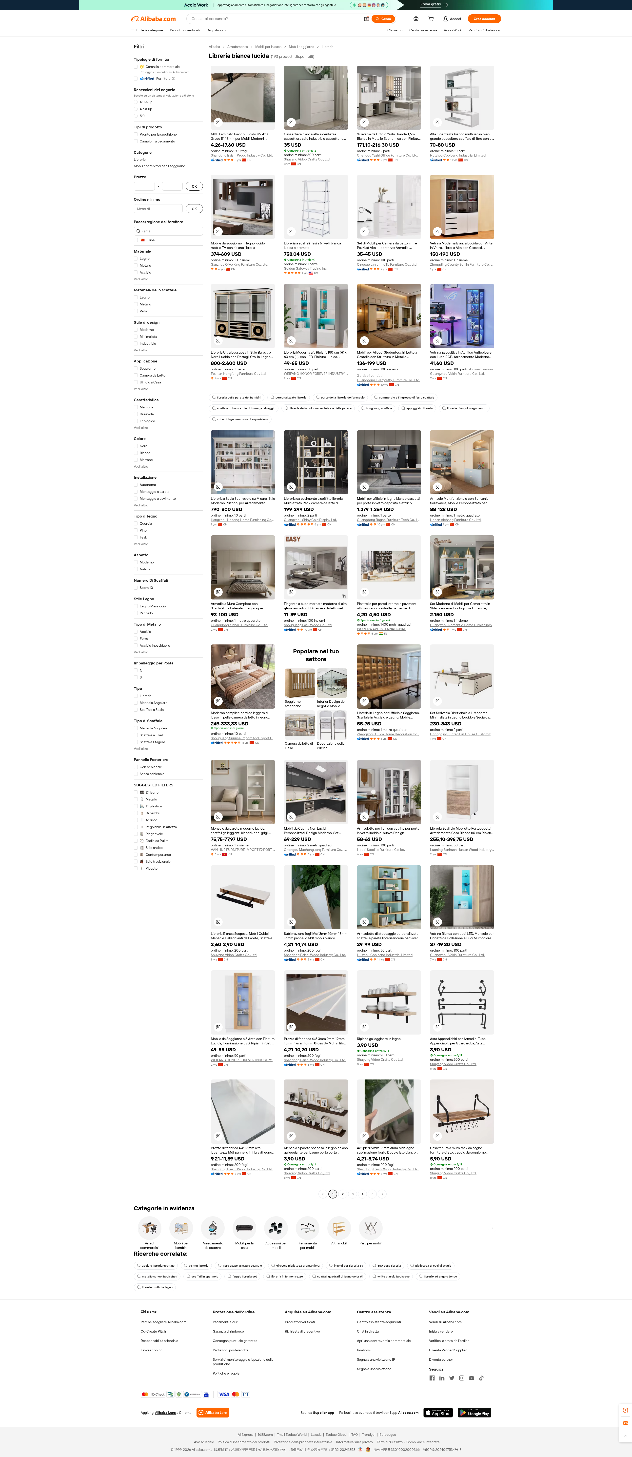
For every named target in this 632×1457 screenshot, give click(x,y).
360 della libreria (389, 1265)
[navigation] (168, 620)
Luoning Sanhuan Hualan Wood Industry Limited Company (462, 850)
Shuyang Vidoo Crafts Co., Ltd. (307, 159)
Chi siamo (149, 1312)
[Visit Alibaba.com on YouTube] (471, 1378)
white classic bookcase (393, 1276)
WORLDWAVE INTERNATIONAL (381, 629)
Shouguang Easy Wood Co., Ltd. (308, 625)
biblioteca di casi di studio (433, 1265)
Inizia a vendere (441, 1331)
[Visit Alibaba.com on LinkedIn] (442, 1378)
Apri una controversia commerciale (384, 1341)
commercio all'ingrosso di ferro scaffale (406, 397)
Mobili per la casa (268, 47)
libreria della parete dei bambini (239, 397)
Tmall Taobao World (292, 1435)
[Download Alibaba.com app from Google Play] (474, 1412)
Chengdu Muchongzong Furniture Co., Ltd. (316, 850)
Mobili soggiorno (301, 47)
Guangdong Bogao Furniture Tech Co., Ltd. (389, 520)
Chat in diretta (368, 1331)
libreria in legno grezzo (287, 1276)
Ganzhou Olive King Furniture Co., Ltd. (239, 264)
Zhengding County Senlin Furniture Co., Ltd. (462, 264)
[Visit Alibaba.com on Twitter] (452, 1378)
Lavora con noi (152, 1350)
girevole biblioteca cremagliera (298, 1265)
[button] (367, 19)
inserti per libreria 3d (348, 1265)
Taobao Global (336, 1435)
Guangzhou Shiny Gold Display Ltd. (310, 520)
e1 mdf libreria (199, 1265)
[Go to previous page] (322, 1194)
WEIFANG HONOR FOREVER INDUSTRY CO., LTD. (316, 374)
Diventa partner (441, 1359)
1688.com (265, 1435)
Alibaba (214, 47)
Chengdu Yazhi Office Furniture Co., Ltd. (387, 155)
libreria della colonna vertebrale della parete (321, 408)
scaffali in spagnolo (205, 1276)
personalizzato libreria (291, 397)
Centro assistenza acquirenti (379, 1322)
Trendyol (368, 1435)
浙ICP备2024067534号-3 (442, 1450)
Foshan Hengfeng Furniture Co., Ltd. (238, 374)
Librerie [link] (328, 47)
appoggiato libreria (419, 408)
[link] (625, 1410)
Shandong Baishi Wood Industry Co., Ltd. (242, 155)
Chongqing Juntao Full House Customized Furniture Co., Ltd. (462, 734)
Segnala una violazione (374, 1369)
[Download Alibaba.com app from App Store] (438, 1412)
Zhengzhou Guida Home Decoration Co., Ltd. (389, 734)
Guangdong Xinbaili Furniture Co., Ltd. (239, 625)
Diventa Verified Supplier (448, 1350)
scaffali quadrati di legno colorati (340, 1276)
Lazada (316, 1435)
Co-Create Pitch (153, 1331)
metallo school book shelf (159, 1276)
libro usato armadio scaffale (242, 1265)
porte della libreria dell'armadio (343, 397)
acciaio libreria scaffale (158, 1265)
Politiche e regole (226, 1373)
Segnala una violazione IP (376, 1359)
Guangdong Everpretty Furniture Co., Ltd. (388, 380)
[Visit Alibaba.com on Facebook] (432, 1378)
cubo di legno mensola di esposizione (242, 419)
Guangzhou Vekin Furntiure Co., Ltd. (457, 374)
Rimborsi (364, 1350)
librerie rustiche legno (157, 1287)
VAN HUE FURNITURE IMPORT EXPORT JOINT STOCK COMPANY (243, 850)
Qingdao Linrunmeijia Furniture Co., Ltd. (387, 264)
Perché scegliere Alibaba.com (163, 1322)
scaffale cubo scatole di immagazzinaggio (246, 408)
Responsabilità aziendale (159, 1341)
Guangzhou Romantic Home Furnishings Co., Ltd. (462, 625)
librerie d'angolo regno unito (466, 408)
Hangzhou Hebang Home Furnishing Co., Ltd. (243, 520)
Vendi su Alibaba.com (445, 1322)
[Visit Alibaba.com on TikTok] (481, 1378)
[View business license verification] (360, 1449)
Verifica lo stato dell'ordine (449, 1341)
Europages (387, 1435)
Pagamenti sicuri (225, 1322)
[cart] (432, 19)
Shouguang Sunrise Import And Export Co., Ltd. (243, 738)
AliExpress (246, 1435)
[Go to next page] (382, 1194)
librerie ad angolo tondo (440, 1276)
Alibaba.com (408, 1413)
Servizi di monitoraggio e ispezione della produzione (243, 1361)
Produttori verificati (300, 1322)
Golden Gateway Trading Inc (305, 268)
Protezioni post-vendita (230, 1350)
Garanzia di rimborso (228, 1331)
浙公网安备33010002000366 (397, 1450)
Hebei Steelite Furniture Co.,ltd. (381, 850)
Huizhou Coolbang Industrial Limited (458, 155)
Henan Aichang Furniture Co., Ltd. (455, 520)
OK (194, 186)
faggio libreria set (245, 1276)
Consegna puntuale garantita (235, 1341)
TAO (354, 1435)
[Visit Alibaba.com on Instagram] (462, 1378)
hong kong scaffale (379, 408)
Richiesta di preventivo (302, 1331)
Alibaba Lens (165, 1413)
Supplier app (323, 1413)
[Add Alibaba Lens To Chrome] (213, 1412)
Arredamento (237, 47)
